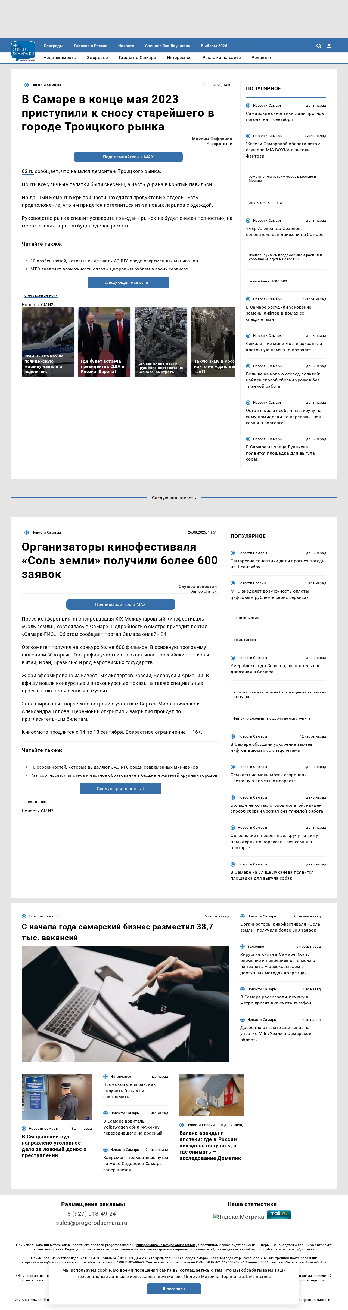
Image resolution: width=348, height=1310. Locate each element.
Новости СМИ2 (38, 304)
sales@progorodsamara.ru (91, 1223)
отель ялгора (35, 802)
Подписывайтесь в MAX (128, 156)
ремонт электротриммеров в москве (281, 176)
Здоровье (255, 946)
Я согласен (174, 1288)
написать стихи (247, 618)
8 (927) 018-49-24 (91, 1213)
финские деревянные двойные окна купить (271, 718)
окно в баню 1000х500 (268, 281)
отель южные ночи (41, 295)
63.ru (28, 171)
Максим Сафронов (212, 138)
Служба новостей (198, 586)
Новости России (252, 583)
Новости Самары (46, 85)
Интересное (120, 1076)
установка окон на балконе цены (275, 692)
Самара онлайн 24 (145, 634)
